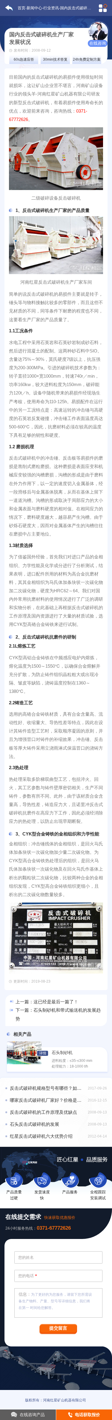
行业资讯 (51, 8)
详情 (42, 1053)
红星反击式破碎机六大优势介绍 (41, 1136)
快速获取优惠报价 (59, 1217)
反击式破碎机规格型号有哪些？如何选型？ (48, 1088)
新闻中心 (34, 8)
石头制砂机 (62, 1052)
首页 (21, 8)
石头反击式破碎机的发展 (34, 1124)
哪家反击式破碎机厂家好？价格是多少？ (48, 1100)
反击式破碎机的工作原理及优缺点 (43, 1112)
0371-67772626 (54, 1228)
